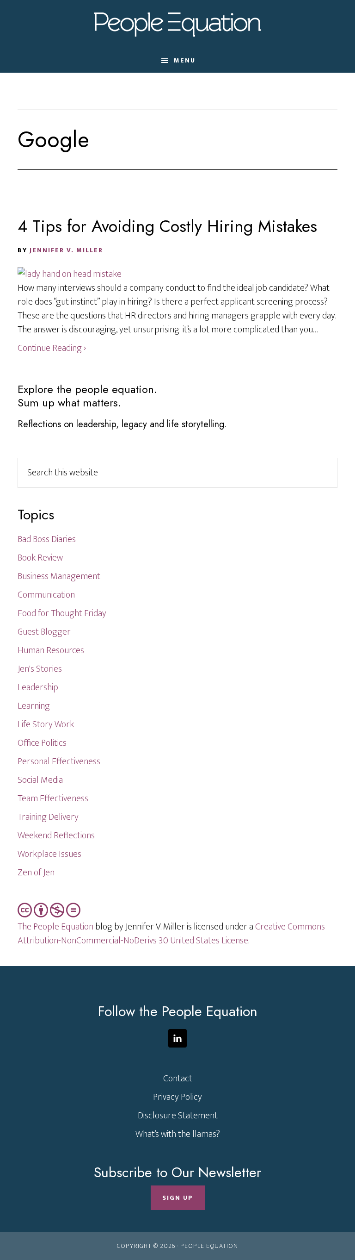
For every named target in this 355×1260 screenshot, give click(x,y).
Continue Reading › (52, 348)
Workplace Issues (49, 854)
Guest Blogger (44, 632)
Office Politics (42, 743)
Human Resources (51, 650)
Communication (46, 595)
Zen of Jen (36, 872)
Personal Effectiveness (59, 761)
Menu (185, 60)
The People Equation (55, 927)
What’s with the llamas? (177, 1134)
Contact (177, 1078)
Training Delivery (48, 817)
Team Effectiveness (53, 798)
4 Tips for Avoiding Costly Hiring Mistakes (167, 226)
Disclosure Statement (178, 1115)
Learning (34, 706)
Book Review (40, 558)
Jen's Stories (40, 669)
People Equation (177, 24)
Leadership (38, 687)
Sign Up (177, 1197)
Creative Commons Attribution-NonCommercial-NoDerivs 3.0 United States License (171, 933)
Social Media (40, 780)
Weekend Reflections (56, 835)
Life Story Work (46, 724)
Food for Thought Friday (62, 613)
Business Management (59, 576)
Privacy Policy (177, 1097)
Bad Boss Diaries (47, 539)
